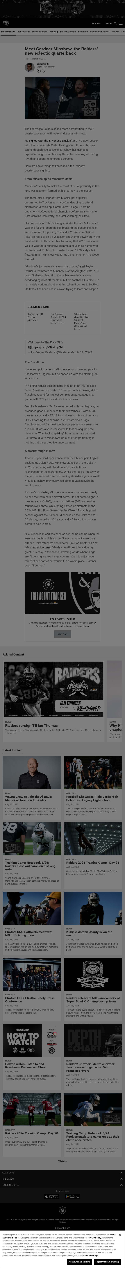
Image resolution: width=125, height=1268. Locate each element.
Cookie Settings (90, 1255)
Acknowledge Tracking (79, 1262)
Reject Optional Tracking (107, 1262)
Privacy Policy (94, 1237)
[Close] (120, 1235)
